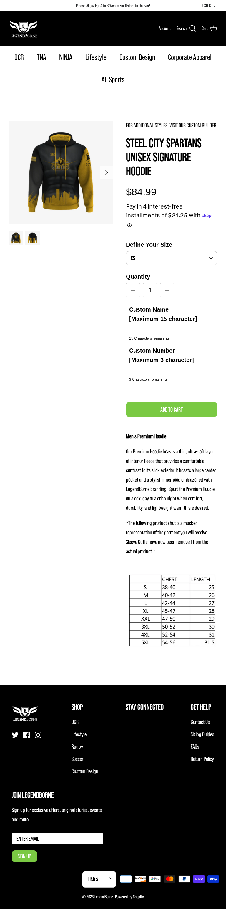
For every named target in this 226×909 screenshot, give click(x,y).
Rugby (77, 746)
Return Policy (202, 759)
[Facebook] (26, 735)
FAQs (195, 746)
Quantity (138, 276)
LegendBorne (103, 896)
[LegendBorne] (23, 28)
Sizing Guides (202, 734)
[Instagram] (38, 735)
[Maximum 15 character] (163, 314)
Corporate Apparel (190, 57)
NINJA (65, 57)
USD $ (206, 5)
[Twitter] (15, 735)
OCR (19, 57)
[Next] (106, 172)
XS (133, 258)
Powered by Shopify (129, 896)
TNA (41, 57)
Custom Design (137, 57)
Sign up (24, 856)
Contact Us (200, 722)
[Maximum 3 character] (161, 355)
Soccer (77, 759)
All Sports (113, 79)
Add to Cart (171, 409)
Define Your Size (149, 244)
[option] (61, 172)
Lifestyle (96, 57)
